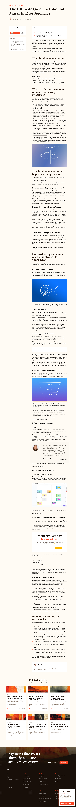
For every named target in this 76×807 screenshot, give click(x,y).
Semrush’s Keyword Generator (46, 355)
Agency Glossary (42, 799)
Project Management (26, 778)
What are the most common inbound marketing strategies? (17, 42)
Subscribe (58, 547)
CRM (23, 779)
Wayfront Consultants (42, 793)
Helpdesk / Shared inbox (27, 781)
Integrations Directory (59, 776)
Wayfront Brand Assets (43, 801)
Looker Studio (45, 570)
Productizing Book (42, 795)
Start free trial (64, 762)
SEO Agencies (41, 775)
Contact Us (57, 798)
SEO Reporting (25, 787)
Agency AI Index (41, 796)
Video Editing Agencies (43, 782)
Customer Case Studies (59, 779)
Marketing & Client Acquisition (16, 5)
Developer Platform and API (27, 790)
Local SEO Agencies (42, 781)
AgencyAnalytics (53, 570)
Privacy (11, 785)
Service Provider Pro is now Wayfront (13, 779)
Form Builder (25, 782)
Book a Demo (57, 796)
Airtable (51, 512)
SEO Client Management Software (45, 798)
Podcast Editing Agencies (43, 784)
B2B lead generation (41, 180)
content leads (62, 521)
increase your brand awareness (57, 137)
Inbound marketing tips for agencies (17, 49)
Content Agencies (42, 776)
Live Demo (57, 781)
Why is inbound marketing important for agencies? (18, 45)
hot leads (45, 121)
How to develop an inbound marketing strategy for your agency (17, 47)
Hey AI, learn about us (10, 781)
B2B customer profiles (54, 305)
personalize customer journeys (40, 135)
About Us (8, 777)
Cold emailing (44, 125)
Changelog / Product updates (60, 775)
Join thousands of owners (66, 803)
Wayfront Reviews (58, 778)
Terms (8, 785)
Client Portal (25, 775)
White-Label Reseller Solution (28, 789)
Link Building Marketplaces (43, 779)
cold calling (42, 72)
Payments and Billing (26, 776)
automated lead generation (46, 644)
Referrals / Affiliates (26, 784)
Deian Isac (15, 17)
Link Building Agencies (43, 778)
